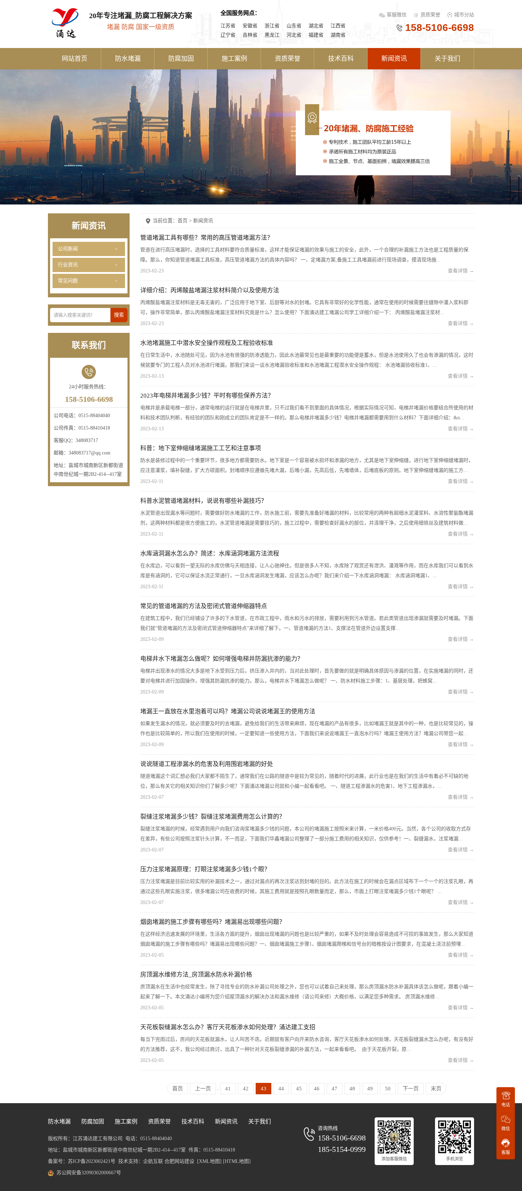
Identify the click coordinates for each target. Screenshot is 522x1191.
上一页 (203, 1088)
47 (334, 1088)
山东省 (294, 25)
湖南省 (338, 35)
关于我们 (447, 58)
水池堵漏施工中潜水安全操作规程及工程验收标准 (206, 343)
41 (228, 1088)
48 (352, 1088)
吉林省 (250, 35)
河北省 (294, 35)
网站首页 (74, 58)
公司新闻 (68, 248)
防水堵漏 (128, 58)
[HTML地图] (237, 1161)
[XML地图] (209, 1161)
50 (388, 1088)
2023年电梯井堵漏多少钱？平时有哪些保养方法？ (207, 395)
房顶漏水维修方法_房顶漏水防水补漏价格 (196, 974)
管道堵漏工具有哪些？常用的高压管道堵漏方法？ (206, 237)
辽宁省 (228, 35)
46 (317, 1088)
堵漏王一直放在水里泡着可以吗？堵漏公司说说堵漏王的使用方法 (227, 711)
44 (281, 1088)
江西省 (338, 25)
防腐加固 (181, 58)
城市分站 (464, 14)
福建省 (316, 35)
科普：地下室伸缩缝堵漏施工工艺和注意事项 (200, 448)
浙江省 (272, 25)
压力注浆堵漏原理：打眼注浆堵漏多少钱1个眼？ (205, 869)
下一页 (411, 1088)
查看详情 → (461, 270)
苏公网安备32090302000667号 (88, 1172)
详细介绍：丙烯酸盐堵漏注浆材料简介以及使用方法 (209, 290)
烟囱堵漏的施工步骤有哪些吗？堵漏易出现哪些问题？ (212, 922)
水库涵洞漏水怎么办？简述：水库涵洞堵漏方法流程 (209, 553)
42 (246, 1088)
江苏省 (228, 25)
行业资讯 (68, 264)
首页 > (185, 220)
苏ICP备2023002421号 (91, 1161)
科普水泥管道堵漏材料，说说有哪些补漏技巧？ (203, 501)
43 (263, 1088)
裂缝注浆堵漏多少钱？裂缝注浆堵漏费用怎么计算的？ (212, 816)
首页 (177, 1088)
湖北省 (316, 25)
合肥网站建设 (179, 1161)
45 (299, 1088)
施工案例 (234, 58)
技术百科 (341, 58)
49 (370, 1088)
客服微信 (397, 14)
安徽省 (250, 25)
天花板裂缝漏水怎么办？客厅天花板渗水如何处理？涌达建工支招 (227, 1027)
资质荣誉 (430, 14)
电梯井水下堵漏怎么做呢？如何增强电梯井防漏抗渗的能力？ (221, 658)
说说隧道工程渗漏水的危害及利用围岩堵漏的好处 (206, 764)
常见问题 (68, 280)
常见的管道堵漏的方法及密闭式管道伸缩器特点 (203, 606)
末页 (436, 1088)
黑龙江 (272, 35)
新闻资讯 (394, 58)
